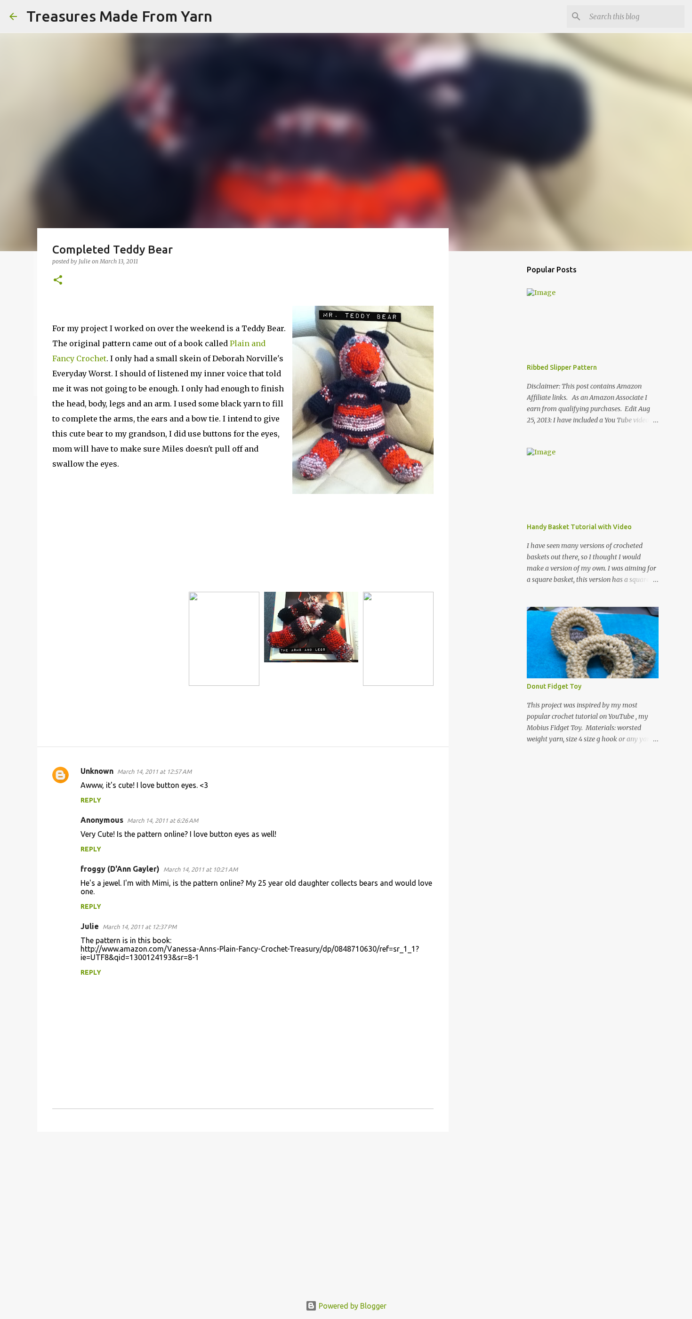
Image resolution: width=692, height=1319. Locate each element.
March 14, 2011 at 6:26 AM (162, 820)
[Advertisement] (242, 1212)
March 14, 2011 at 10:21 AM (200, 869)
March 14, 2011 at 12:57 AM (154, 771)
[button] (58, 280)
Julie (89, 926)
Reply (90, 800)
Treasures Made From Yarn (119, 16)
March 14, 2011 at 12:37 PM (140, 926)
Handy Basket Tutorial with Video (579, 527)
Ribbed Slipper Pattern (562, 367)
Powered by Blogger (351, 1306)
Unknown (96, 771)
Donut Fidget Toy (554, 686)
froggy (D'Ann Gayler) (120, 869)
